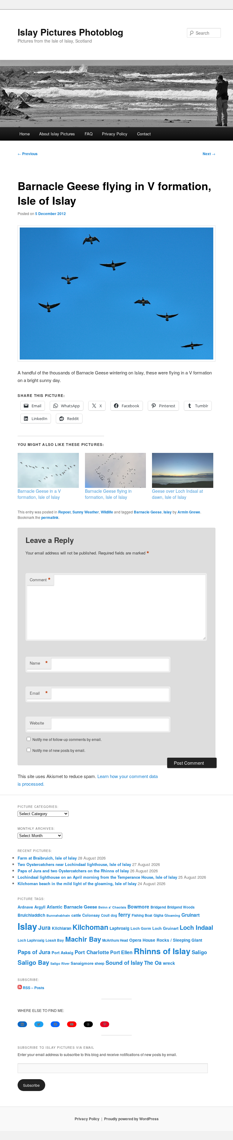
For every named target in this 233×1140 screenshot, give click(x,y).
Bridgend (158, 907)
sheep (99, 963)
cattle (76, 915)
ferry (124, 914)
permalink (50, 517)
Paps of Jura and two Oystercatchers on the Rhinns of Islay (73, 871)
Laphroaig (119, 928)
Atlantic (54, 907)
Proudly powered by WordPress (131, 1118)
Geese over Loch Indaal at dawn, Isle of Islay (177, 494)
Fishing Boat (142, 915)
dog (114, 915)
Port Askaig (62, 952)
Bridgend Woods (180, 907)
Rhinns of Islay (162, 951)
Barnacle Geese (148, 512)
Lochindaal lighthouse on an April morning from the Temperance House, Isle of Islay (97, 877)
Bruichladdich (31, 915)
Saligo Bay (33, 962)
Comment (40, 580)
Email (39, 693)
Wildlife (107, 512)
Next (209, 153)
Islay (168, 512)
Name (39, 663)
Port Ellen (121, 952)
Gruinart (190, 915)
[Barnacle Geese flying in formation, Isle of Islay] (115, 470)
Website (37, 723)
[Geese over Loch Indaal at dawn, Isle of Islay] (182, 470)
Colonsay (91, 915)
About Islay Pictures (57, 134)
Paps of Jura (34, 952)
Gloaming (172, 915)
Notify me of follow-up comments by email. (67, 739)
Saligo (199, 952)
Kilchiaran (61, 928)
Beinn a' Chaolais (112, 907)
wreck (169, 963)
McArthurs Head (115, 940)
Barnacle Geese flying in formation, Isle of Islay (108, 494)
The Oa (153, 962)
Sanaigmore (82, 963)
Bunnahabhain (58, 915)
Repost (64, 512)
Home (24, 134)
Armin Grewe (188, 512)
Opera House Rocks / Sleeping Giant (165, 940)
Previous (28, 153)
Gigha (158, 915)
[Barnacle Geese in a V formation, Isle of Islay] (48, 470)
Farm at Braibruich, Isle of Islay (47, 858)
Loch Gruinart (165, 928)
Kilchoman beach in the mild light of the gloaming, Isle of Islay (77, 883)
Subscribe (31, 1085)
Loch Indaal (196, 927)
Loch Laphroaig (31, 940)
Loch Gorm (140, 928)
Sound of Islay (124, 963)
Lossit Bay (55, 940)
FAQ (89, 134)
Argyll (40, 907)
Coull (105, 915)
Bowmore (138, 906)
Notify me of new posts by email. (58, 750)
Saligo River (59, 963)
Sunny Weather (86, 512)
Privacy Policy (114, 134)
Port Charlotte (92, 952)
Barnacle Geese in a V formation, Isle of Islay (39, 494)
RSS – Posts (33, 987)
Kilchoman (90, 927)
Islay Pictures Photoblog (70, 31)
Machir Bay (83, 939)
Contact (144, 134)
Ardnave (25, 907)
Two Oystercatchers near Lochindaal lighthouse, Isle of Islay (74, 864)
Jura (44, 927)
